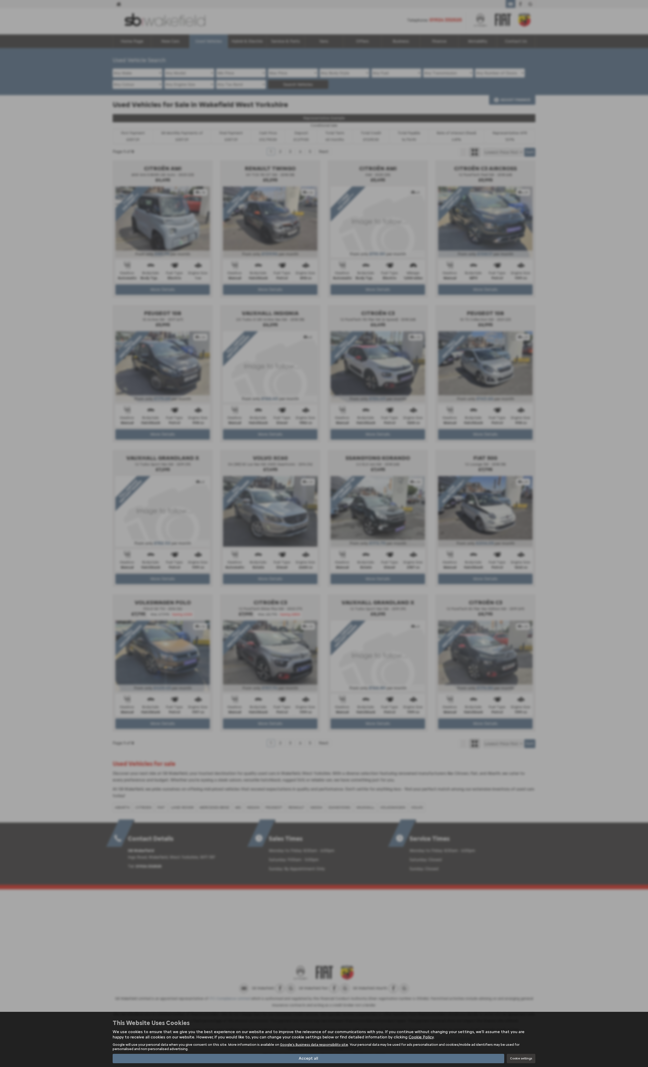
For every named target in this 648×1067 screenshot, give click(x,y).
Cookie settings (521, 1058)
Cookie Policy (421, 1037)
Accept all (308, 1058)
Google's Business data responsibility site (314, 1044)
